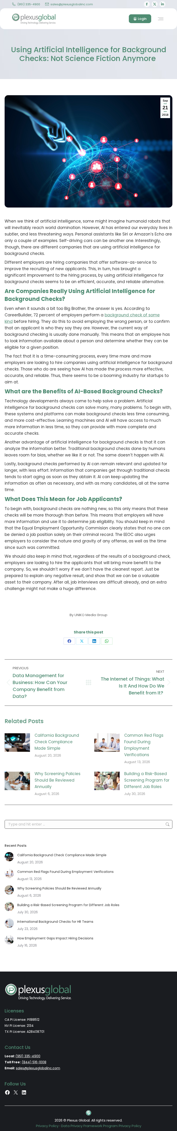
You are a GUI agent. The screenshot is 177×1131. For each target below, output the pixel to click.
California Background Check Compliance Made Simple (57, 742)
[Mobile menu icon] (160, 19)
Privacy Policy (47, 1125)
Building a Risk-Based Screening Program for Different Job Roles (146, 780)
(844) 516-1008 (34, 1062)
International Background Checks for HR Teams (55, 921)
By (88, 614)
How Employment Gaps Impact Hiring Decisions (55, 938)
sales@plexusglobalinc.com (71, 4)
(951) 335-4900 (28, 4)
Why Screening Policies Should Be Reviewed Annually (57, 780)
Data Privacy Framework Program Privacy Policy (101, 1125)
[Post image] (17, 742)
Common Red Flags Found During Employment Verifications (143, 745)
